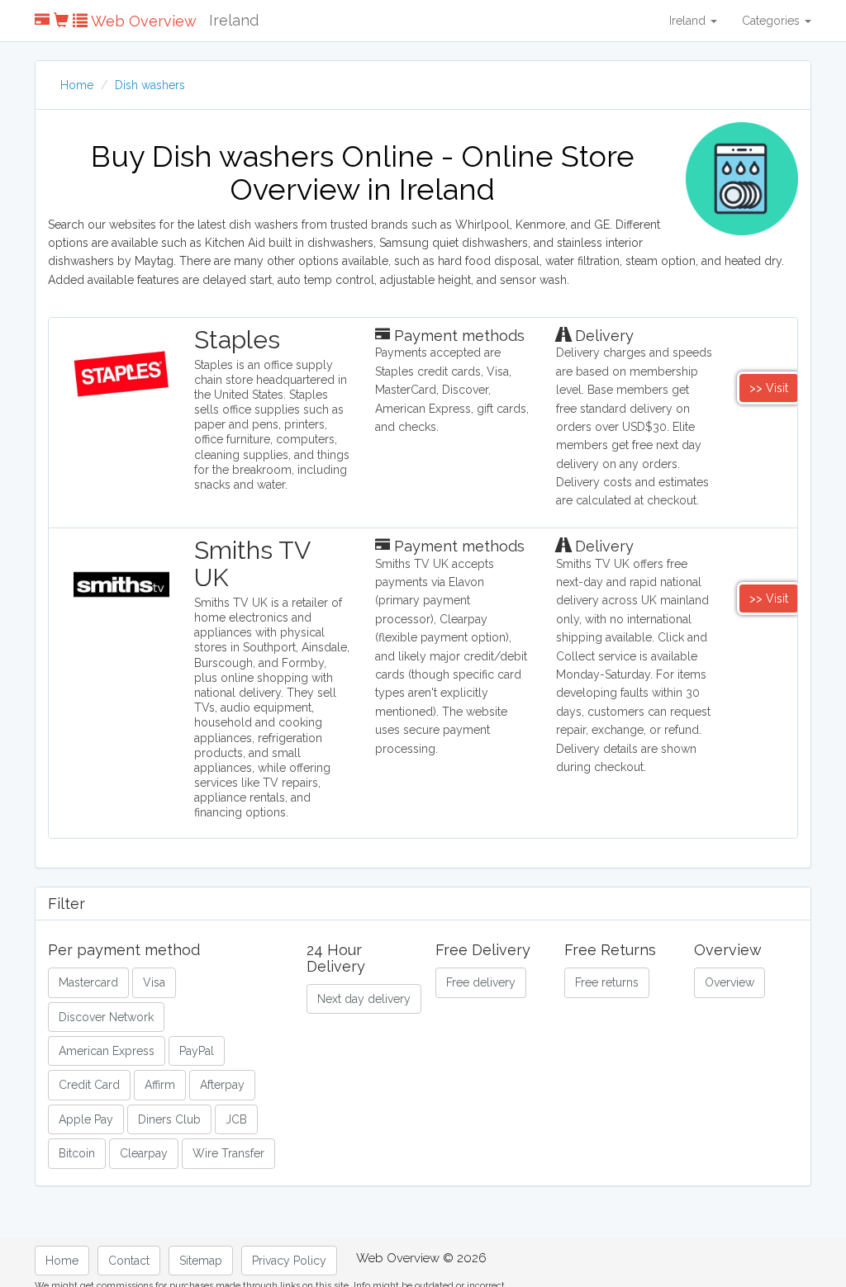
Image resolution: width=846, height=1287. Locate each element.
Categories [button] (772, 20)
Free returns (607, 982)
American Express (106, 1051)
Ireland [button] (689, 20)
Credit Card (89, 1084)
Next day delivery (364, 998)
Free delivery (481, 982)
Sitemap (200, 1260)
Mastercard (88, 982)
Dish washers (150, 85)
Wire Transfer (228, 1153)
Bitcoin (77, 1153)
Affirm (160, 1084)
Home (76, 85)
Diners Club (169, 1119)
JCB (236, 1119)
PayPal (196, 1051)
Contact (129, 1260)
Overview (729, 982)
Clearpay (144, 1153)
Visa (154, 982)
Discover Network (106, 1017)
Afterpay (222, 1084)
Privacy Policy (289, 1260)
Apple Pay (86, 1119)
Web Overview (142, 21)
